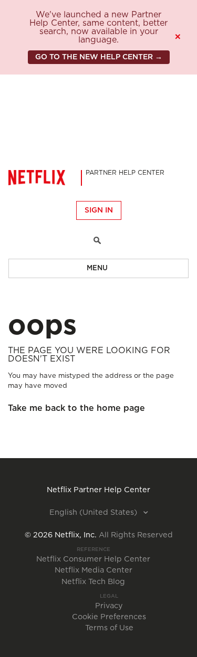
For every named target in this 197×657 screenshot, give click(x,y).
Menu (97, 268)
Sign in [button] (99, 210)
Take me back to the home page (76, 408)
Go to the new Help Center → (98, 57)
